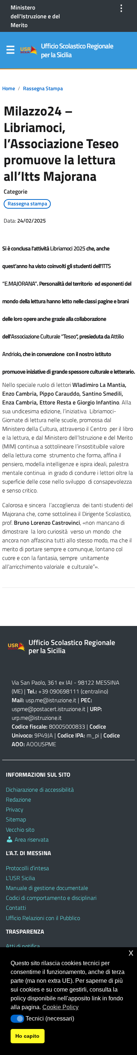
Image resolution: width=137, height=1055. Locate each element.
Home (8, 88)
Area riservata (31, 839)
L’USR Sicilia (20, 877)
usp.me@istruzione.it (51, 700)
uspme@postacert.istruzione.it (48, 708)
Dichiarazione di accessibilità (40, 789)
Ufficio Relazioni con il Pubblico (43, 917)
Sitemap (16, 819)
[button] (17, 1019)
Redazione (18, 799)
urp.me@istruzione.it (37, 717)
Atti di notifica (23, 946)
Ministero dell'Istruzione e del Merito (35, 16)
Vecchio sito (20, 829)
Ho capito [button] (27, 1036)
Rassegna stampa (43, 88)
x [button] (131, 952)
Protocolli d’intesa (27, 868)
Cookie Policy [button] (60, 1007)
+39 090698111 (58, 691)
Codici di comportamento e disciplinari (51, 897)
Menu (10, 51)
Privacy (14, 809)
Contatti (16, 907)
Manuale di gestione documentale (47, 887)
